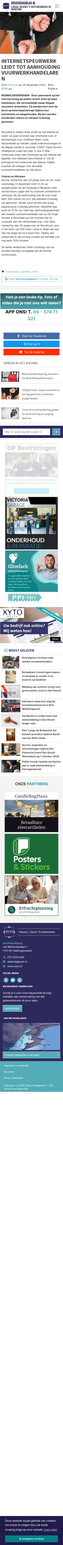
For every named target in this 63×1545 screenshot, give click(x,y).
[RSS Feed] (19, 979)
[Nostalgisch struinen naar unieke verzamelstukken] (10, 662)
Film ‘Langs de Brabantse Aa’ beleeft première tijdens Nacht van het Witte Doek (41, 734)
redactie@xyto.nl (17, 961)
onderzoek (11, 271)
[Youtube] (13, 979)
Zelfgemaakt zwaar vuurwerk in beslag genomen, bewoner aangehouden (40, 394)
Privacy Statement (13, 1078)
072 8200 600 (15, 957)
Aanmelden (12, 1008)
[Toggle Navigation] (56, 6)
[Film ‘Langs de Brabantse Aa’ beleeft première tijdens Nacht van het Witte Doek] (10, 734)
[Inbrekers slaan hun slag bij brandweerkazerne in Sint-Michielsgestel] (10, 705)
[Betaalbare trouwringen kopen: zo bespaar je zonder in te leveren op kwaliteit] (10, 676)
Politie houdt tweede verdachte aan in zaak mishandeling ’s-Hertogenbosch (41, 765)
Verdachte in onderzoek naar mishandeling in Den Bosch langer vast (39, 719)
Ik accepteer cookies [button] (31, 1538)
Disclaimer (9, 1072)
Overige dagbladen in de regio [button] (22, 1054)
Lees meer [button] (50, 1529)
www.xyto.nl (14, 966)
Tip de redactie (34, 352)
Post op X (33, 344)
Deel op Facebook (34, 336)
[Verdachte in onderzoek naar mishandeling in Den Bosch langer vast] (10, 720)
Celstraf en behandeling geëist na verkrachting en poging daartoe (40, 414)
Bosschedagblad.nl (23, 3)
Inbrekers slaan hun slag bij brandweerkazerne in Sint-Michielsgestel (38, 705)
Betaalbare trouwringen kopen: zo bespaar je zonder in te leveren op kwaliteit (41, 676)
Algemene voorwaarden (16, 1065)
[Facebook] (6, 979)
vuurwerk (24, 271)
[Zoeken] (56, 432)
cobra (34, 271)
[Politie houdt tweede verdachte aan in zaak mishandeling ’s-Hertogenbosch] (10, 766)
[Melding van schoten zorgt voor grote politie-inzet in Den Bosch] (10, 691)
